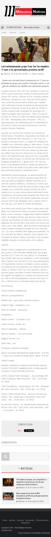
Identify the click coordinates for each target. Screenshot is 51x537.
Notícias (41, 74)
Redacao (7, 74)
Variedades (30, 520)
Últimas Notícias (42, 520)
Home (3, 32)
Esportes (20, 520)
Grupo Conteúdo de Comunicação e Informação (34, 533)
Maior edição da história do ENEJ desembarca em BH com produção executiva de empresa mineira (32, 495)
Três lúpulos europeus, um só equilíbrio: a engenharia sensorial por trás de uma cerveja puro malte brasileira (31, 482)
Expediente (25, 523)
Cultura (34, 74)
